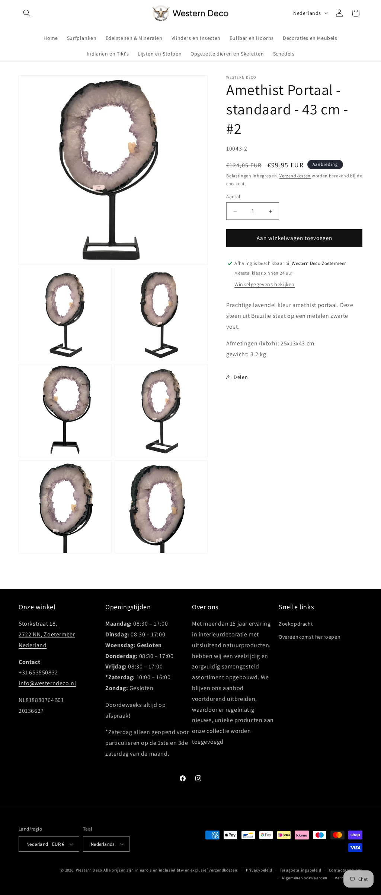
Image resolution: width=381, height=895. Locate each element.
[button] (27, 13)
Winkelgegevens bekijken (264, 284)
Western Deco (89, 870)
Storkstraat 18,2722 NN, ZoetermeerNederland (47, 634)
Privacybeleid (259, 870)
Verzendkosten (295, 175)
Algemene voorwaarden (304, 877)
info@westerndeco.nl (47, 683)
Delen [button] (241, 377)
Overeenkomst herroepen (309, 636)
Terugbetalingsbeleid (300, 870)
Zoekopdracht (296, 623)
